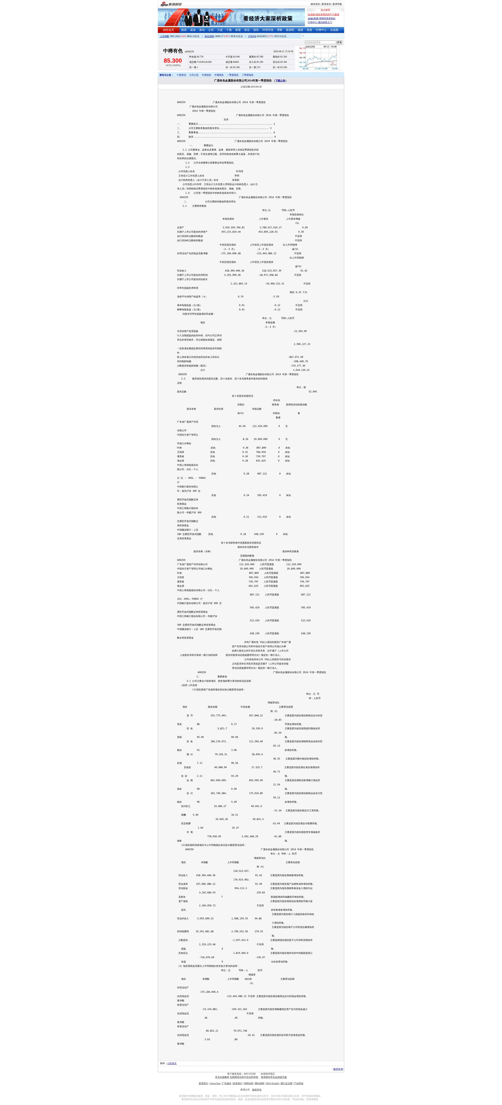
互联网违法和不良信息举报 (244, 1077)
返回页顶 (338, 1069)
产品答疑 (298, 1083)
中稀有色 (173, 50)
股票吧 (290, 29)
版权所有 (257, 1089)
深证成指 (209, 36)
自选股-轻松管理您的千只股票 (323, 14)
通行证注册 (286, 1083)
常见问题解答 (222, 1077)
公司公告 (194, 75)
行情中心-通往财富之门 (320, 22)
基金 (193, 29)
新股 (238, 29)
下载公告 (280, 80)
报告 (256, 29)
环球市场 (267, 29)
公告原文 (172, 1063)
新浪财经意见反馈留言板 (274, 1077)
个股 (229, 29)
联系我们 (237, 1083)
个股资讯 (181, 75)
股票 (184, 29)
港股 (300, 29)
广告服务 (226, 1083)
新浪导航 (337, 4)
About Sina (215, 1083)
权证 (247, 29)
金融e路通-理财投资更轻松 (322, 18)
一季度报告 (233, 75)
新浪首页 (326, 4)
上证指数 (164, 36)
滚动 (202, 29)
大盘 (220, 29)
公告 (211, 29)
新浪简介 (203, 1083)
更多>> (342, 36)
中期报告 (219, 75)
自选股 (334, 29)
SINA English (272, 1083)
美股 (309, 29)
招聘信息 (248, 1083)
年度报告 (206, 75)
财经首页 (315, 4)
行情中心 (321, 29)
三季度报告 (248, 75)
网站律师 (259, 1083)
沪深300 (252, 36)
